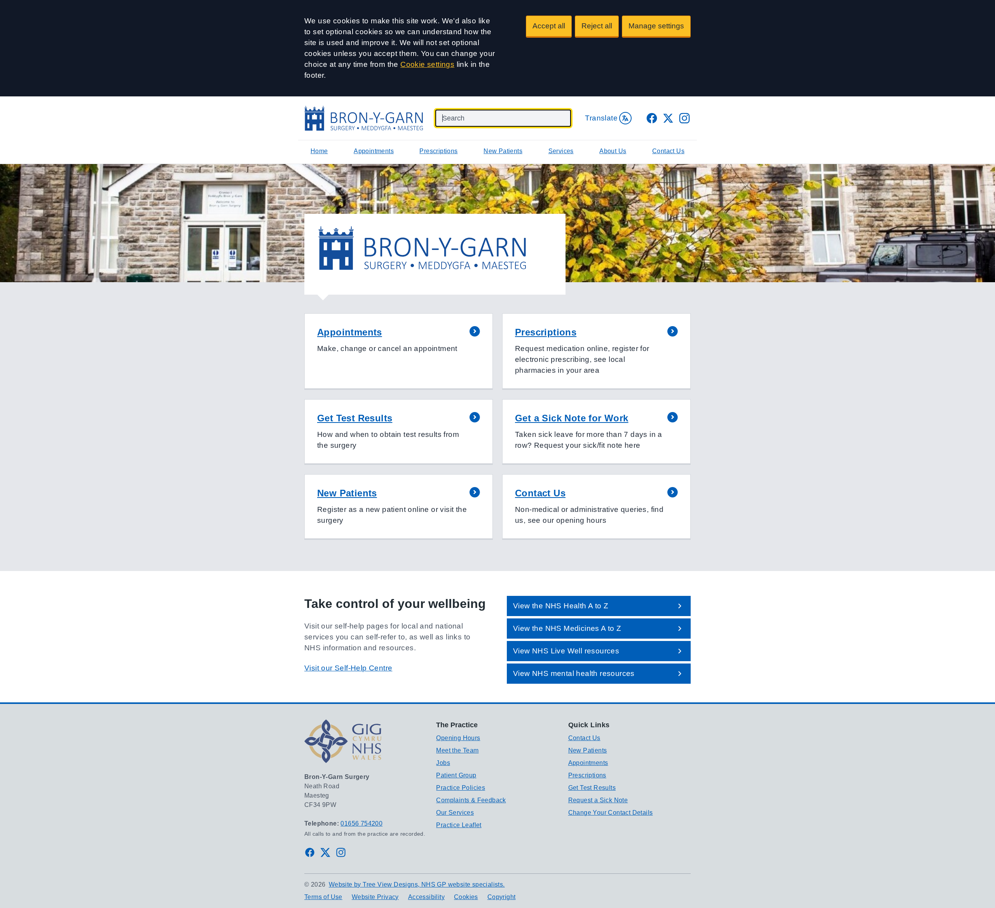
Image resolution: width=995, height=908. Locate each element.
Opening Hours (458, 738)
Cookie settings (427, 64)
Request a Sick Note (598, 800)
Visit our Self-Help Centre (348, 668)
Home (319, 151)
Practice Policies (460, 787)
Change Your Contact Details (610, 812)
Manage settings (656, 26)
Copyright (501, 897)
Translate (601, 118)
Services (561, 151)
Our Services (455, 812)
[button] (398, 351)
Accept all (548, 26)
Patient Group (456, 775)
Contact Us (668, 151)
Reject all (596, 26)
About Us (612, 151)
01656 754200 (361, 823)
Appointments (374, 151)
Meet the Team (457, 750)
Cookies (466, 897)
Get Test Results (592, 787)
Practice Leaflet (458, 825)
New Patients (503, 151)
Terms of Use (323, 897)
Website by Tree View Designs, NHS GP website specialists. (417, 884)
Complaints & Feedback (471, 800)
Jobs (443, 763)
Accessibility (426, 897)
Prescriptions (438, 151)
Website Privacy (375, 897)
